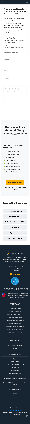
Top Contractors (15, 233)
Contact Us (16, 274)
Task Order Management (15, 317)
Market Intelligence (15, 323)
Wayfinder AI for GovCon (15, 332)
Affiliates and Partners (15, 354)
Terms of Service (18, 410)
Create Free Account (15, 182)
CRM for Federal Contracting (15, 315)
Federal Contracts (15, 216)
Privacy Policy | (11, 410)
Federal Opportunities (15, 211)
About (15, 348)
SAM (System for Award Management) (15, 378)
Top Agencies (15, 227)
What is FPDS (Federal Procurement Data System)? (15, 384)
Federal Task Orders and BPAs (15, 222)
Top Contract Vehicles (15, 238)
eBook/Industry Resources (15, 345)
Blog (15, 351)
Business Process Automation (15, 320)
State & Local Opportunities (15, 329)
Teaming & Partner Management (15, 326)
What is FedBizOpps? (15, 389)
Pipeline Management (15, 312)
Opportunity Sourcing (15, 309)
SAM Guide (15, 394)
